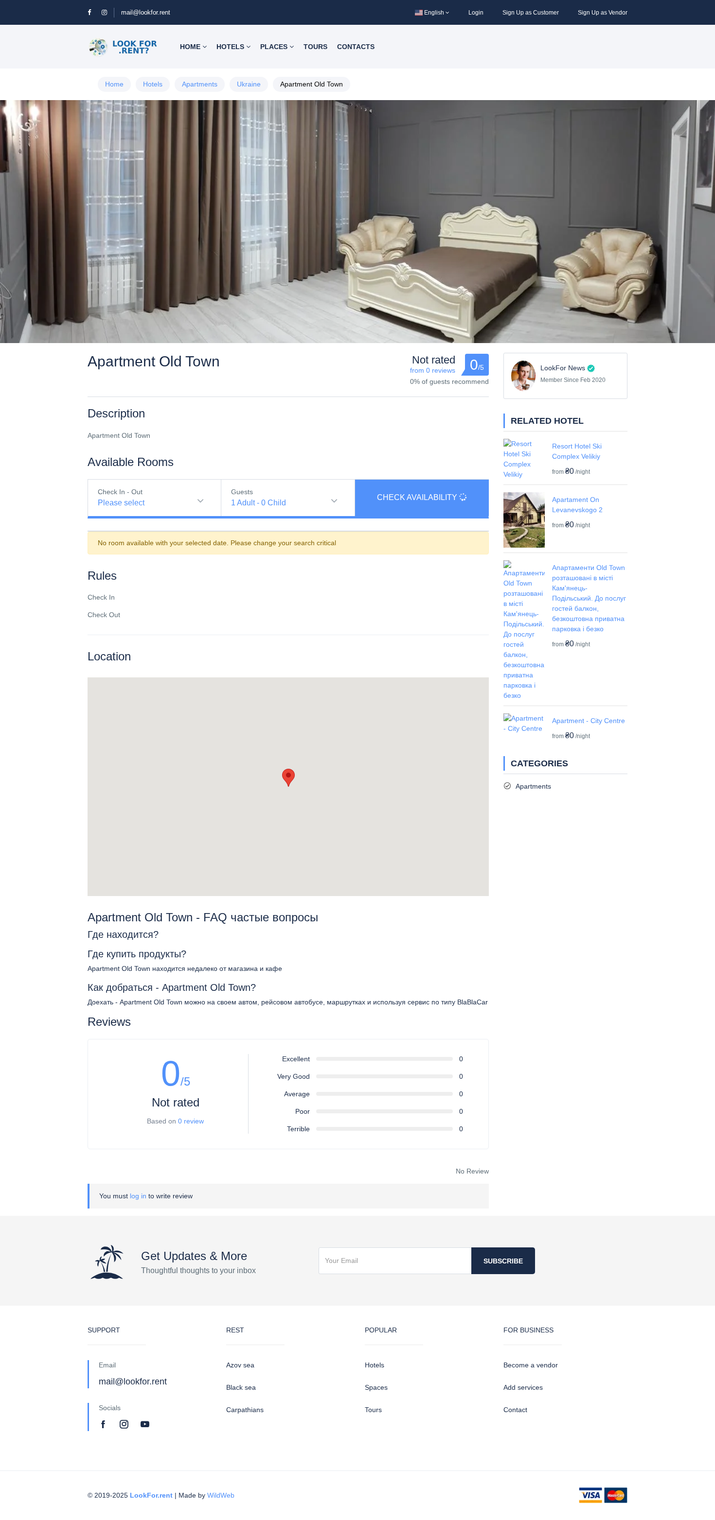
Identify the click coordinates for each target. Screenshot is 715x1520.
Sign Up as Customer (530, 12)
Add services (523, 1387)
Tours (315, 47)
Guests (242, 492)
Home (191, 47)
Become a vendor (530, 1365)
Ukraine (249, 84)
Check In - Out (120, 492)
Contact (515, 1410)
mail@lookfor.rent (145, 12)
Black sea (241, 1387)
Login (475, 12)
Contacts (356, 47)
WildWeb (220, 1495)
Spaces (376, 1387)
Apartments (199, 84)
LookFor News (562, 368)
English (434, 12)
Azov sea (240, 1365)
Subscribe (503, 1261)
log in (138, 1196)
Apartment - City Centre (588, 721)
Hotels (231, 47)
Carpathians (245, 1410)
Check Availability (418, 497)
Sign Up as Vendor (602, 12)
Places (274, 47)
